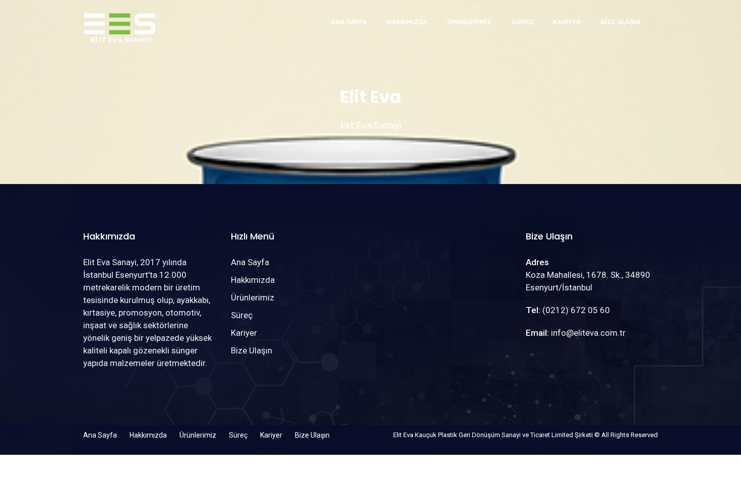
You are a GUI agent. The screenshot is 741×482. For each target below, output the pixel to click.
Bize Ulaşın (620, 22)
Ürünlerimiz (469, 22)
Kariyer (567, 22)
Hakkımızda (407, 22)
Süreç (522, 22)
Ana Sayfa (349, 22)
